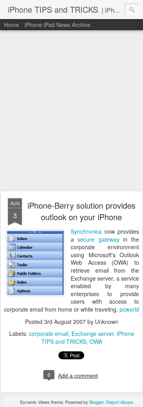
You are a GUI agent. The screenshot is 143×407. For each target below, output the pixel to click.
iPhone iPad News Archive (58, 25)
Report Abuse (119, 402)
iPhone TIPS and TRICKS (87, 337)
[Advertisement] (71, 110)
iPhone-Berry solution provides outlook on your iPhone (81, 211)
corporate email (48, 333)
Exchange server (93, 333)
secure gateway (100, 239)
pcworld (129, 309)
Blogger (96, 402)
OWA (95, 341)
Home (11, 25)
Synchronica (86, 231)
